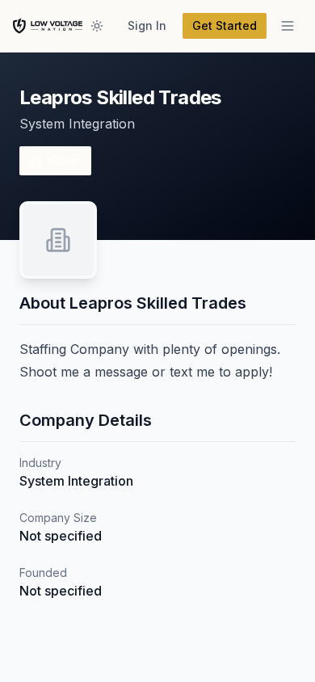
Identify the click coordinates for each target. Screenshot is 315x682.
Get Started (224, 25)
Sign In (147, 25)
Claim (65, 160)
